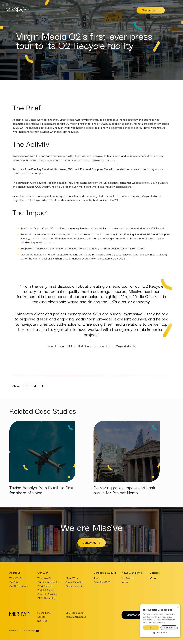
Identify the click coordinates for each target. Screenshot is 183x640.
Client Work (72, 578)
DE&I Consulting (46, 598)
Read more (161, 622)
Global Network (74, 586)
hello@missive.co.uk (76, 617)
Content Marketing (47, 594)
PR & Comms (44, 586)
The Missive (128, 578)
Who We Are (16, 578)
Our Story (14, 582)
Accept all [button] (151, 628)
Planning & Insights (47, 582)
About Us (14, 572)
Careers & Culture (105, 572)
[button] (160, 632)
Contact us (148, 10)
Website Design (29, 630)
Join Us (97, 578)
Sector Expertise (74, 582)
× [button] (178, 607)
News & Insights (132, 572)
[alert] (160, 620)
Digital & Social (45, 590)
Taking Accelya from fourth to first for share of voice (41, 490)
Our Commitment (18, 586)
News (125, 582)
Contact (155, 572)
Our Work (43, 572)
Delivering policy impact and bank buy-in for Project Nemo (124, 490)
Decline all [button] (169, 628)
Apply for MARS (102, 582)
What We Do (44, 578)
